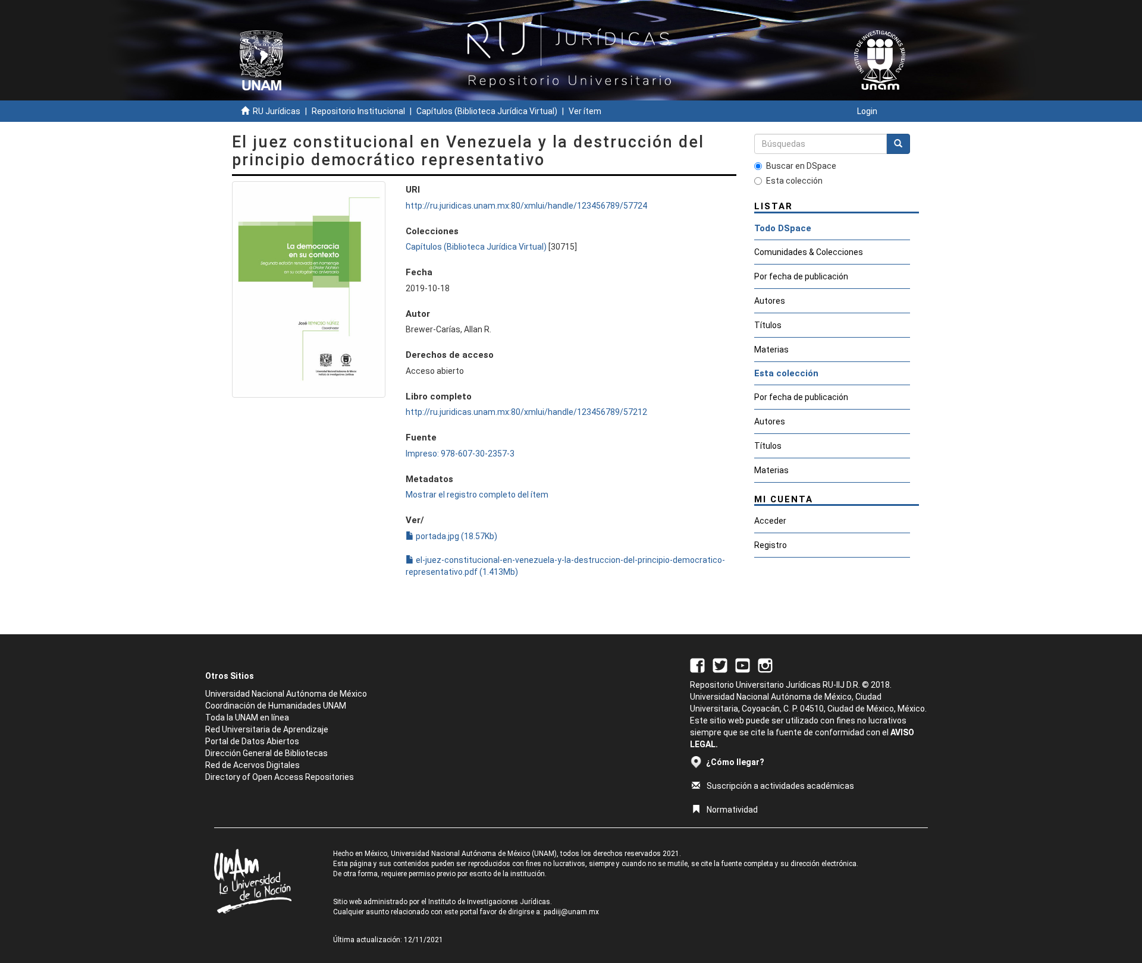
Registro (770, 545)
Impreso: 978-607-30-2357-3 (460, 453)
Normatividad (732, 809)
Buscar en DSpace (801, 166)
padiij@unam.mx (571, 912)
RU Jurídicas (276, 111)
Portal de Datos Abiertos (252, 741)
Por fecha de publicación (801, 276)
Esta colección (794, 180)
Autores (769, 301)
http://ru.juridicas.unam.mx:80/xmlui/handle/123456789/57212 (526, 412)
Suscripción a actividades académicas (780, 786)
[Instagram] (765, 664)
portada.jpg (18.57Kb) (455, 536)
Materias (771, 349)
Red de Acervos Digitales (252, 765)
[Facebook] (697, 664)
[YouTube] (742, 664)
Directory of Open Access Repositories (279, 777)
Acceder (770, 520)
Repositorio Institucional (358, 111)
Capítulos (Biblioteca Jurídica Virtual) (486, 111)
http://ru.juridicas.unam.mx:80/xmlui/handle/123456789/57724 (526, 205)
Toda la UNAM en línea (247, 717)
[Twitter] (720, 664)
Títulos (768, 325)
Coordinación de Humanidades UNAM (275, 705)
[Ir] (898, 144)
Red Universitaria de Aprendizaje (266, 729)
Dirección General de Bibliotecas (266, 753)
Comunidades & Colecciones (808, 252)
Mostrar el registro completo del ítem (477, 494)
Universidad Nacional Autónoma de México (286, 693)
